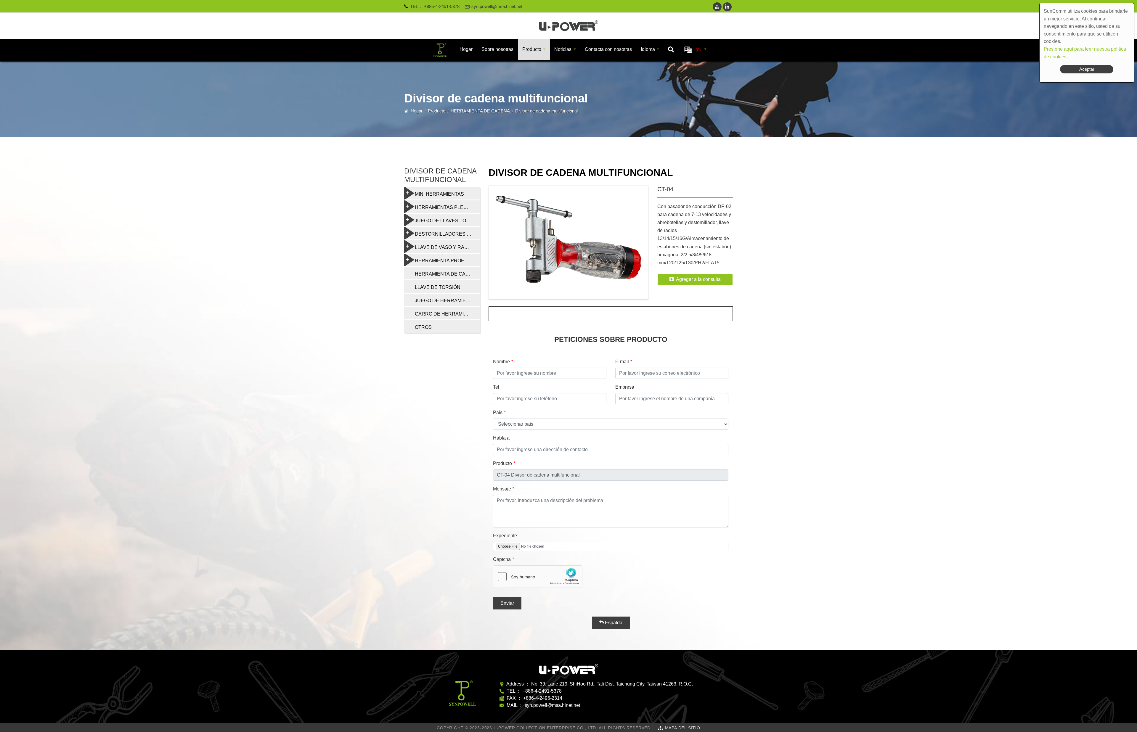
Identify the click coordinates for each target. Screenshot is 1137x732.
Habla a (501, 437)
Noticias (562, 49)
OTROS (423, 327)
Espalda (613, 622)
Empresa (624, 387)
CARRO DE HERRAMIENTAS (447, 313)
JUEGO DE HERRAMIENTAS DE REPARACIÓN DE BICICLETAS (447, 300)
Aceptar (1086, 69)
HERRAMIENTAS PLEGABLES (447, 207)
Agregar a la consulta (698, 279)
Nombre (501, 361)
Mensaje (502, 488)
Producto (531, 49)
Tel (496, 387)
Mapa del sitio (682, 727)
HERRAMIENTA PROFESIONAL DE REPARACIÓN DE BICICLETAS (447, 260)
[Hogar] (568, 26)
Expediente (505, 535)
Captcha (502, 559)
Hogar (466, 49)
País (497, 412)
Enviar (507, 603)
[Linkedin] (727, 6)
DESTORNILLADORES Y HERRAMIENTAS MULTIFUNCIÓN (447, 234)
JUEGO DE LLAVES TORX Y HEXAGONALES (447, 220)
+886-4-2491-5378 (442, 6)
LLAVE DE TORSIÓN (437, 287)
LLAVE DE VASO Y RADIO (444, 247)
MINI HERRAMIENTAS (439, 194)
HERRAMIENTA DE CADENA (480, 110)
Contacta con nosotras (608, 49)
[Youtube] (717, 6)
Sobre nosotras (497, 49)
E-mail (622, 361)
